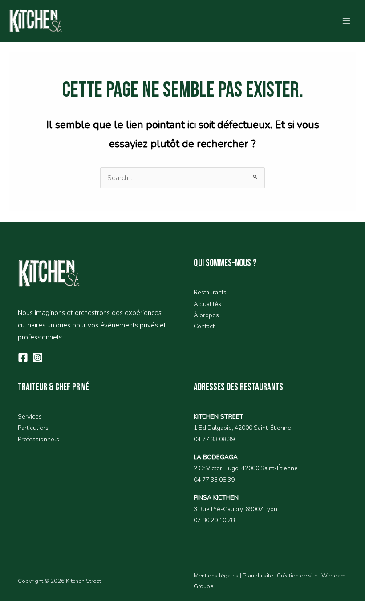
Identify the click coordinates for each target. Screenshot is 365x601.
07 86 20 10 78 (214, 520)
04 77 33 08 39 (214, 439)
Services (30, 416)
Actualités (207, 304)
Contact (204, 326)
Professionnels (38, 439)
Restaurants (210, 292)
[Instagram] (37, 357)
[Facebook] (23, 357)
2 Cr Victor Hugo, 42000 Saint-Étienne (246, 468)
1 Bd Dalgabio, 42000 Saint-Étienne (242, 428)
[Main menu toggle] (346, 20)
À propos (206, 315)
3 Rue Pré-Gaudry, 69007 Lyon (235, 509)
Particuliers (33, 428)
